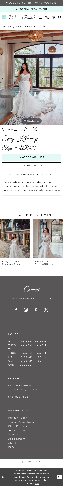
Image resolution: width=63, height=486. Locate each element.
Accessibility (17, 430)
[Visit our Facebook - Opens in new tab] (16, 310)
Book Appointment (32, 165)
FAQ (11, 447)
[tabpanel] (31, 77)
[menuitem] (40, 17)
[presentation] (15, 238)
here (37, 483)
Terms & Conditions (21, 421)
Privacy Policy (17, 417)
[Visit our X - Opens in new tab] (46, 310)
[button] (40, 17)
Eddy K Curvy (26, 26)
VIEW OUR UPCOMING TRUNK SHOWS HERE (31, 3)
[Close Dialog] (3, 477)
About (12, 443)
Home (7, 26)
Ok (59, 477)
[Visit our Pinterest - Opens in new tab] (36, 310)
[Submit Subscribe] (50, 299)
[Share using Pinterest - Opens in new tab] (25, 129)
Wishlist (13, 434)
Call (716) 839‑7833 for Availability (32, 174)
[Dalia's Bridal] (18, 17)
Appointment (16, 438)
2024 (44, 26)
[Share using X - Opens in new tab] (35, 129)
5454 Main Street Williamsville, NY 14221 (23, 387)
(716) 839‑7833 (18, 396)
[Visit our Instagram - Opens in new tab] (26, 310)
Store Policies (17, 426)
